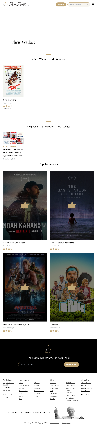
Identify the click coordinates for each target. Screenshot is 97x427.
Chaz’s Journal (54, 385)
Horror (21, 396)
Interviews (53, 396)
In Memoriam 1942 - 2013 (41, 412)
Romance (37, 388)
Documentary (23, 391)
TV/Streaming (70, 395)
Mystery (37, 383)
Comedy (21, 388)
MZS (51, 391)
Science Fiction (39, 391)
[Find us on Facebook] (82, 394)
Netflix (36, 385)
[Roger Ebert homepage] (16, 4)
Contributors (85, 391)
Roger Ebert (70, 398)
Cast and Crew (8, 390)
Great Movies (54, 388)
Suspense (37, 393)
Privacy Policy (66, 423)
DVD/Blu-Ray (70, 383)
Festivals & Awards (72, 401)
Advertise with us (87, 388)
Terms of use (54, 423)
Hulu (20, 399)
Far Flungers (54, 393)
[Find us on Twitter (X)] (89, 394)
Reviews (53, 383)
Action (21, 383)
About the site (86, 383)
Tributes (52, 399)
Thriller (36, 396)
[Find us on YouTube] (86, 394)
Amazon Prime (24, 385)
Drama (21, 393)
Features (69, 393)
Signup (61, 4)
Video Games (70, 385)
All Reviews (7, 387)
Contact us (85, 385)
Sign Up (5, 397)
